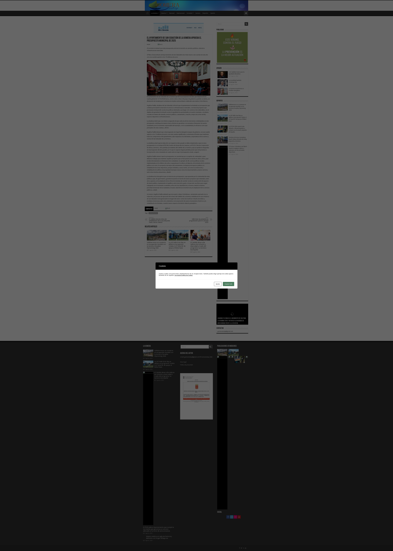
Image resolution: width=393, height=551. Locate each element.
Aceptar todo (228, 284)
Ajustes (218, 284)
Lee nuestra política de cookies (184, 275)
